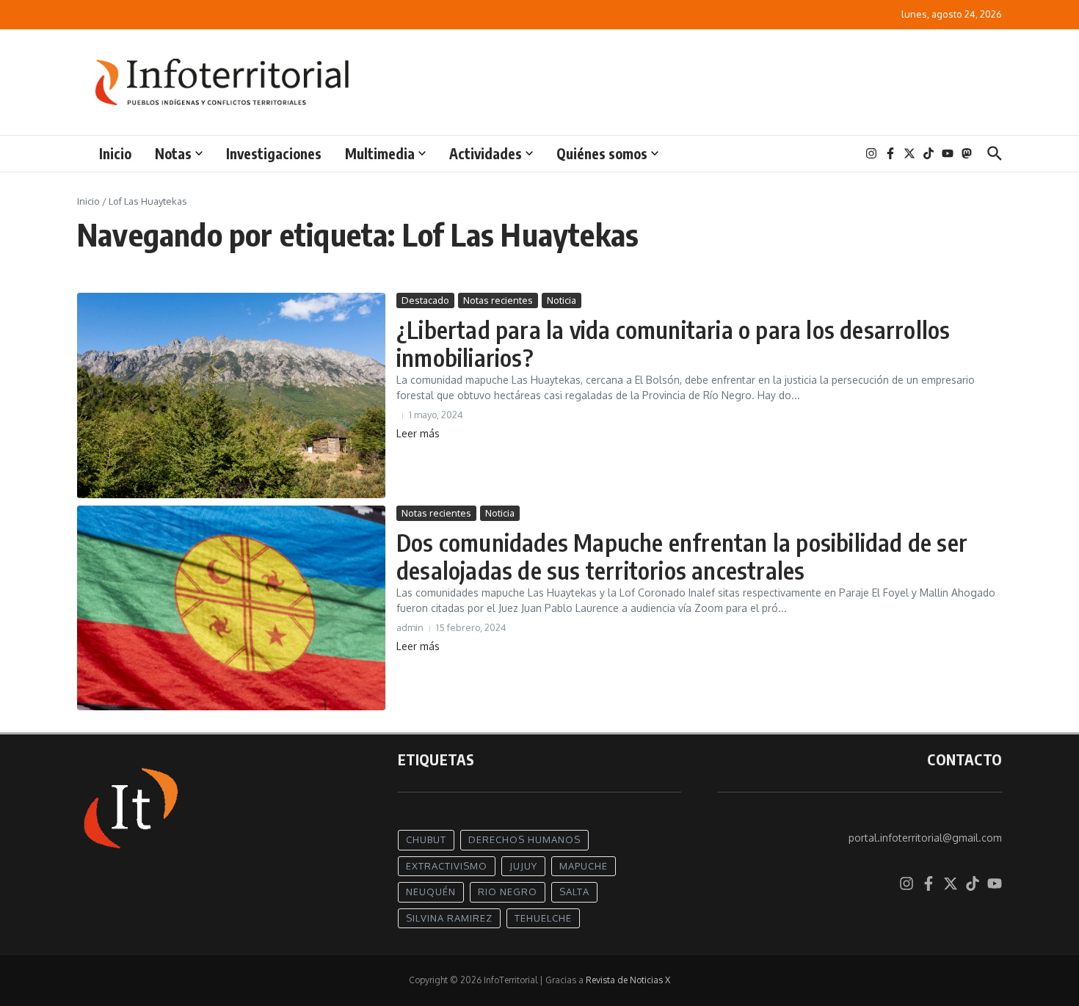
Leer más (418, 433)
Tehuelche (543, 918)
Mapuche (583, 866)
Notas (173, 153)
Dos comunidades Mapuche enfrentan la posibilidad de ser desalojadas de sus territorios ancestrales (681, 556)
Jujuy (523, 866)
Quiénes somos (601, 153)
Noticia (561, 300)
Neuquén (431, 891)
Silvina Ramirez (449, 918)
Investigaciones (273, 153)
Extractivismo (446, 866)
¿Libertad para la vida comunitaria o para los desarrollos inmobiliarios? (673, 343)
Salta (574, 891)
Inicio (115, 153)
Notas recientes (498, 300)
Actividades (485, 153)
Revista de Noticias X (628, 979)
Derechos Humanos (524, 839)
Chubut (426, 839)
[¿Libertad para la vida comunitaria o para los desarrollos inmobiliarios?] (231, 395)
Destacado (425, 300)
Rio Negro (507, 891)
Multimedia (380, 153)
